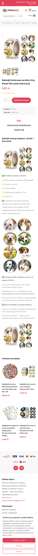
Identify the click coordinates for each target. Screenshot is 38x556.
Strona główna (7, 23)
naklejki (13, 112)
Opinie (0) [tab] (19, 130)
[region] (19, 535)
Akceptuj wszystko (19, 540)
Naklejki (34, 23)
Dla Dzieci (25, 23)
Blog (27, 2)
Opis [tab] (19, 121)
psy (17, 112)
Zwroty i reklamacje (9, 513)
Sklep (17, 23)
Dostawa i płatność (9, 510)
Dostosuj (19, 546)
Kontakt (33, 2)
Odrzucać (19, 551)
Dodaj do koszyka (21, 100)
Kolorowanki (20, 2)
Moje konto (32, 4)
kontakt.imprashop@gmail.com (13, 501)
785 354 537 (6, 498)
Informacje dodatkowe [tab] (19, 125)
